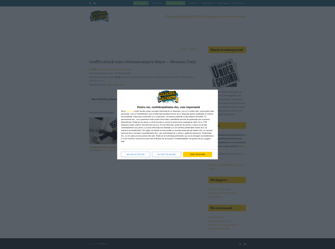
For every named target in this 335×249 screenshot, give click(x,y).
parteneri (130, 111)
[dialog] (167, 124)
